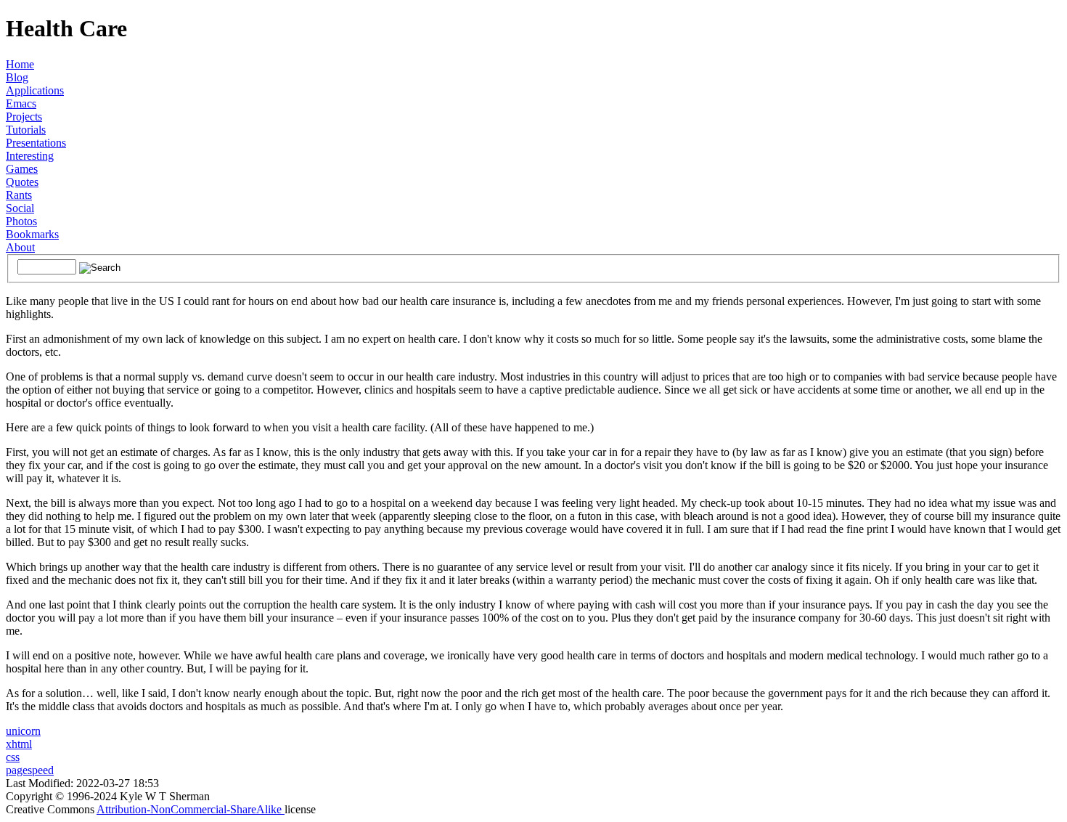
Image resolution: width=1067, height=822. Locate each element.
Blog (17, 77)
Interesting (30, 156)
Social (20, 208)
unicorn (23, 731)
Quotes (22, 182)
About (20, 247)
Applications (35, 90)
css (13, 757)
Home (20, 64)
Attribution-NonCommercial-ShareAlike (191, 809)
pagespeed (30, 770)
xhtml (19, 744)
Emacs (21, 103)
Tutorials (26, 129)
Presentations (36, 143)
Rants (19, 195)
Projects (24, 116)
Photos (21, 221)
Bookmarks (32, 234)
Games (22, 169)
